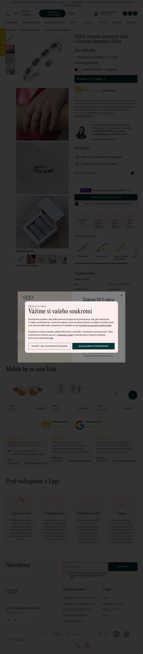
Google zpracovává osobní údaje (95, 325)
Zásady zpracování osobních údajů (98, 355)
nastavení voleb (65, 334)
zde (51, 338)
